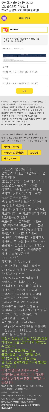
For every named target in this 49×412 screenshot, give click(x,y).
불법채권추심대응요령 (35, 107)
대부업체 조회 (10, 158)
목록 (24, 91)
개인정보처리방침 (19, 101)
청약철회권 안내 (7, 116)
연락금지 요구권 (11, 146)
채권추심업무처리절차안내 (12, 107)
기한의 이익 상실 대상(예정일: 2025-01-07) (20, 83)
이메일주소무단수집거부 (28, 104)
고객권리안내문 (36, 101)
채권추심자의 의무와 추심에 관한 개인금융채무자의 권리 (24, 118)
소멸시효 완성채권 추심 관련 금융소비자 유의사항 (22, 110)
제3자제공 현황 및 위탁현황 (12, 113)
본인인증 (34, 152)
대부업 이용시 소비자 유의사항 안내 (15, 124)
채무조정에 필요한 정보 (27, 116)
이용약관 (4, 101)
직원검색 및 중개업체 (14, 152)
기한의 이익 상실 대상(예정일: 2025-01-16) (20, 71)
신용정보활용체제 (34, 113)
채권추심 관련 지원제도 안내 (15, 121)
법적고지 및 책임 (8, 104)
